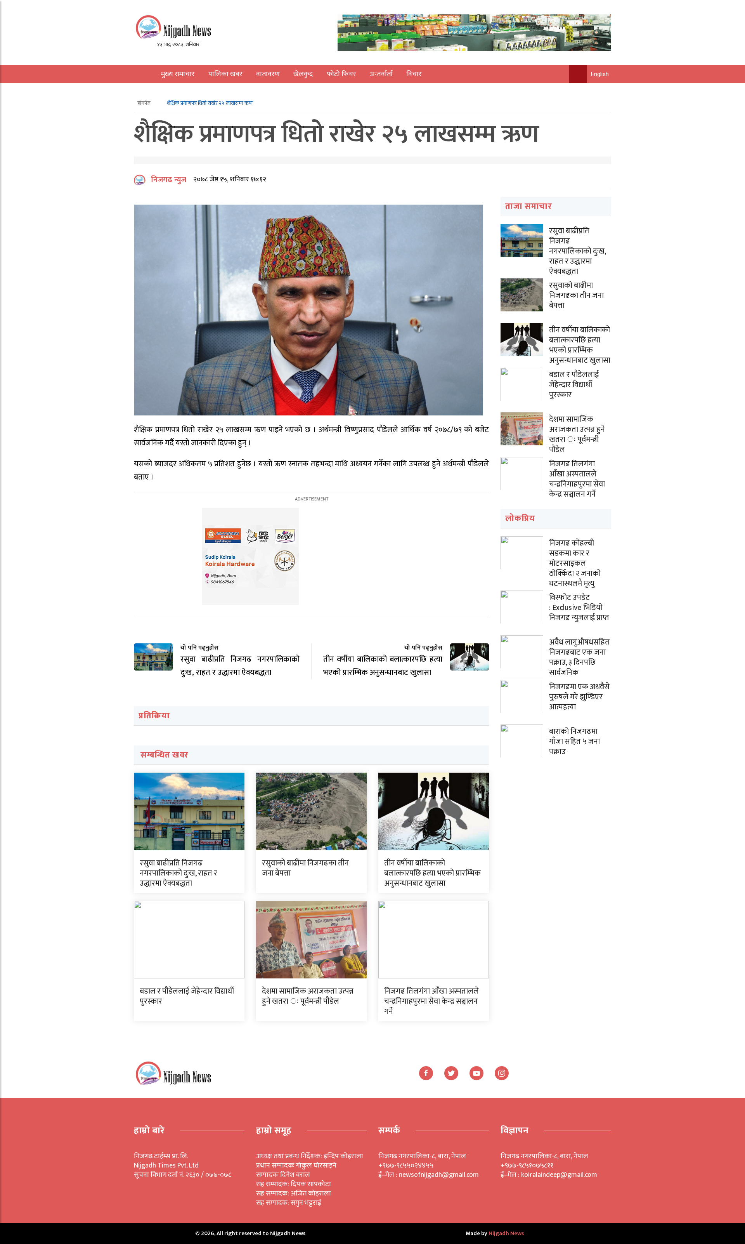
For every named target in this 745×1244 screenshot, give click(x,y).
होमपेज (144, 103)
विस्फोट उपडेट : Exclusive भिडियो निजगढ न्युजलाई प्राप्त (579, 607)
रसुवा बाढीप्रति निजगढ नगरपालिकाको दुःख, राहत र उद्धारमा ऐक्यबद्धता (178, 873)
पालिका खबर (225, 74)
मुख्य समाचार (178, 74)
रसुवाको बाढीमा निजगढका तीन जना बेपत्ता (305, 868)
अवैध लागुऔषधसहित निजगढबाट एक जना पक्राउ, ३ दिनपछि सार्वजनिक (579, 657)
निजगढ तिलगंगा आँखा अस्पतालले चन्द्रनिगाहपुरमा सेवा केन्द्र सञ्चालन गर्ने (431, 1001)
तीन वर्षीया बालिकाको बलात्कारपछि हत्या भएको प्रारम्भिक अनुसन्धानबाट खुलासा (432, 873)
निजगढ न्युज (168, 180)
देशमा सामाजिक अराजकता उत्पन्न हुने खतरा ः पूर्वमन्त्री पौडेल (307, 996)
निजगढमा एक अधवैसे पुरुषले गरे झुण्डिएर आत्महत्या (579, 697)
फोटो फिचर (341, 74)
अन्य (162, 92)
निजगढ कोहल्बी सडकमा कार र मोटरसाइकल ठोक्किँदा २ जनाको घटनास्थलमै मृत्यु (575, 563)
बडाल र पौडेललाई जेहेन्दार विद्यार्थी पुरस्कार (187, 996)
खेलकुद (303, 74)
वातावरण (268, 74)
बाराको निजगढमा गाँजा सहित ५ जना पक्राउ (574, 741)
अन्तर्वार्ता (381, 74)
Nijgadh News (506, 1233)
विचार (414, 74)
